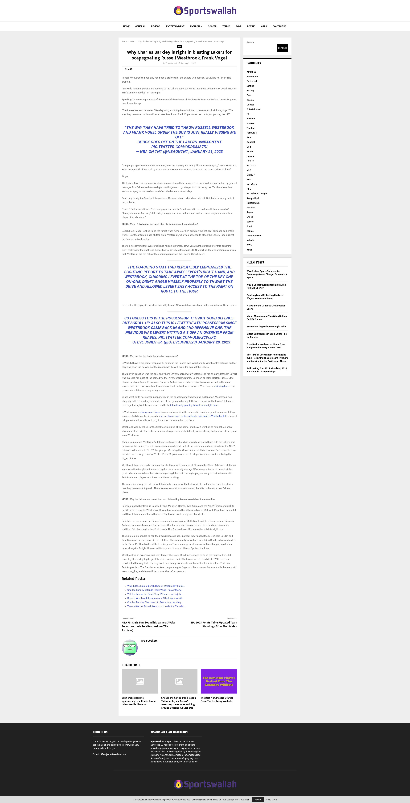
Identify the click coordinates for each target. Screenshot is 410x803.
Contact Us (279, 26)
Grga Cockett (171, 63)
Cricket (250, 104)
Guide (250, 151)
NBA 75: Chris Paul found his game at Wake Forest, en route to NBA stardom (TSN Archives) (148, 626)
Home (126, 26)
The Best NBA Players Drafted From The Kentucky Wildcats (217, 699)
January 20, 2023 (214, 342)
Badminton (252, 76)
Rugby (250, 212)
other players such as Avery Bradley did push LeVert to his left (193, 416)
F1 (248, 114)
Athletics (251, 72)
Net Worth (252, 184)
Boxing (251, 26)
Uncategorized (254, 235)
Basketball (252, 81)
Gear (249, 137)
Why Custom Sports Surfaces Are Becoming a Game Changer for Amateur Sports (267, 274)
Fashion (195, 26)
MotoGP (251, 175)
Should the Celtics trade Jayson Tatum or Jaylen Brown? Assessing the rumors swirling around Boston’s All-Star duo (178, 703)
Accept (258, 799)
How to (250, 160)
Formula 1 (252, 132)
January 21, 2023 (206, 151)
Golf (249, 147)
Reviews (155, 26)
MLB (249, 170)
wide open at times (150, 412)
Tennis (226, 26)
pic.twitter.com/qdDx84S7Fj (179, 147)
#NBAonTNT (210, 142)
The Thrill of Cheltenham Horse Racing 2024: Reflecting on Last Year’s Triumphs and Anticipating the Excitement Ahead (267, 357)
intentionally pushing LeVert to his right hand (194, 405)
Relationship (253, 203)
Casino (250, 100)
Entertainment (175, 26)
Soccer (212, 26)
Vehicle (250, 240)
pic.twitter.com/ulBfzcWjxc (187, 337)
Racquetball (253, 198)
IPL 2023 (251, 165)
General (140, 26)
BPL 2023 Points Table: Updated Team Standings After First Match (214, 624)
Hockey (250, 156)
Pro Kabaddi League (257, 193)
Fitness (250, 123)
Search (250, 42)
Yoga (249, 249)
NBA (179, 46)
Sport (249, 226)
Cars (264, 26)
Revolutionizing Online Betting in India (266, 326)
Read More (271, 800)
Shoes (250, 217)
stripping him (221, 386)
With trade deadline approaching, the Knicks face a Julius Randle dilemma (139, 701)
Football (251, 128)
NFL (249, 189)
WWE (238, 26)
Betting (250, 86)
